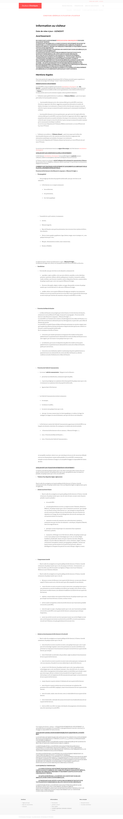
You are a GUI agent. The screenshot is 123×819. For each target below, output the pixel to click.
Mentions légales (44, 74)
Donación (24, 806)
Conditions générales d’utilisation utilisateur (62, 808)
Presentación (79, 5)
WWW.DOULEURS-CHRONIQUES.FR (67, 40)
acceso (101, 1)
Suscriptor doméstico (86, 804)
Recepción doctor (85, 802)
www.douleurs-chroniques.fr (69, 86)
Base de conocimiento (92, 5)
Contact (53, 810)
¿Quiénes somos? (56, 804)
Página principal (67, 5)
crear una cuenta (93, 1)
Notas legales (55, 806)
